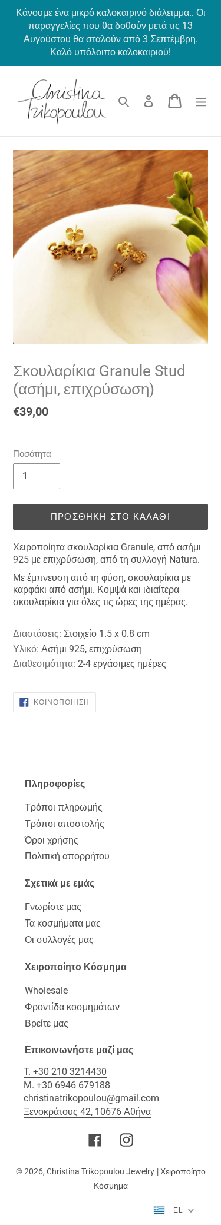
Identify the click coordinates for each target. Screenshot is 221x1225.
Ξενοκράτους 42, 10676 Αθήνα (87, 1111)
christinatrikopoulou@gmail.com (91, 1098)
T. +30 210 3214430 (65, 1071)
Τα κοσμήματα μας (63, 923)
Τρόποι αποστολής (64, 823)
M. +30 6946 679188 (67, 1085)
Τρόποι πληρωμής (64, 807)
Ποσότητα (32, 454)
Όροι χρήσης (51, 840)
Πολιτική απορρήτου (67, 856)
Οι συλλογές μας (59, 939)
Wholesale (46, 990)
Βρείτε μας (46, 1023)
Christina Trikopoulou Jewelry (100, 1171)
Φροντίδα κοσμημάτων (72, 1006)
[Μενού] (201, 100)
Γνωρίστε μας (53, 906)
